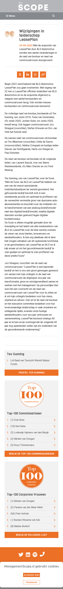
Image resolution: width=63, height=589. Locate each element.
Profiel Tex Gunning (31, 372)
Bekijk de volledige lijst (31, 534)
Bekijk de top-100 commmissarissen (31, 453)
